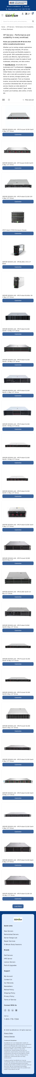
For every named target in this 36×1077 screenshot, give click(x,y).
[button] (3, 15)
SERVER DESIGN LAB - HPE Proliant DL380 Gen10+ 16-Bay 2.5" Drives (16, 425)
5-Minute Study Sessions (13, 944)
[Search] (32, 21)
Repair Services (9, 941)
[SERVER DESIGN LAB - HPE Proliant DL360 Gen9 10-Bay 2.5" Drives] (18, 780)
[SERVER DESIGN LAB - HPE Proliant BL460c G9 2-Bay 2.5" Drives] (18, 282)
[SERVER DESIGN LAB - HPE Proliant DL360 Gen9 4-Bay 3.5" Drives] (18, 813)
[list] (9, 100)
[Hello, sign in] (22, 13)
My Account (8, 976)
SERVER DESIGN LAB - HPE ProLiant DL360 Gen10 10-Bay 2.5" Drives (16, 659)
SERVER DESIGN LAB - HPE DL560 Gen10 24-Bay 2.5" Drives (16, 592)
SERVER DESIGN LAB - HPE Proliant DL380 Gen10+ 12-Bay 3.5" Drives (16, 329)
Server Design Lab (10, 938)
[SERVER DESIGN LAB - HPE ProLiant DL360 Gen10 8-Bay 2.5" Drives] (18, 679)
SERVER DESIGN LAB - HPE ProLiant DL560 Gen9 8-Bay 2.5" (16, 559)
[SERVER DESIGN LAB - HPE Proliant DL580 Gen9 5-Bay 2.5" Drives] (18, 512)
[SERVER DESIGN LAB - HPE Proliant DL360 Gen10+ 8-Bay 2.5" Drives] (18, 478)
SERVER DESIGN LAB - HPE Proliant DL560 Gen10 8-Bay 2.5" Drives (15, 626)
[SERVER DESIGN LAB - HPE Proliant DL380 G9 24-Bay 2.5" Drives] (18, 880)
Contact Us (8, 979)
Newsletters (8, 986)
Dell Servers (8, 955)
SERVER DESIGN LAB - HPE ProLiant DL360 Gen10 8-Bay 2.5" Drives (16, 693)
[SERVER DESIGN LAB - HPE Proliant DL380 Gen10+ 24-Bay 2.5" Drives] (18, 348)
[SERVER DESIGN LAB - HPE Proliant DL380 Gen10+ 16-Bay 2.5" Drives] (18, 411)
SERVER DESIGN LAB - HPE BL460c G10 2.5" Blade (16, 262)
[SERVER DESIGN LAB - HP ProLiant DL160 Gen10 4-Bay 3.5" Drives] (18, 150)
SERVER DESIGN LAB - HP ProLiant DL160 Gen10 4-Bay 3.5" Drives (17, 163)
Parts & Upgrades (10, 965)
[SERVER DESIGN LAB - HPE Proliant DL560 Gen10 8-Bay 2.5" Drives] (18, 612)
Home (3, 27)
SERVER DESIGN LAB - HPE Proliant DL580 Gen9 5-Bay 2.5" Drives (17, 525)
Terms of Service (10, 1000)
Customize (18, 134)
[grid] (3, 100)
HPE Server (8, 959)
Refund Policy (9, 990)
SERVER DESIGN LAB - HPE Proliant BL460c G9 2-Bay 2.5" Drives (17, 296)
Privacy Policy (9, 996)
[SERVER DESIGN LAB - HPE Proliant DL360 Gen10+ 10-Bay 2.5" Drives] (18, 444)
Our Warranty (9, 983)
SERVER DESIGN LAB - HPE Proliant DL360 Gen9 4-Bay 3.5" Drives (17, 827)
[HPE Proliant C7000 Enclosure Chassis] (18, 217)
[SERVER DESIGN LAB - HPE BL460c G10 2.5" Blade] (18, 249)
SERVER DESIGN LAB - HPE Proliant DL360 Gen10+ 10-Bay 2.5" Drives (16, 458)
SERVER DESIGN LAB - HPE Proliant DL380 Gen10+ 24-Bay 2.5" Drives (16, 360)
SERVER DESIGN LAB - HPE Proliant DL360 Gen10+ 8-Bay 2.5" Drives (16, 492)
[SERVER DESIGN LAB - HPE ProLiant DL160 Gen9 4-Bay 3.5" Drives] (18, 116)
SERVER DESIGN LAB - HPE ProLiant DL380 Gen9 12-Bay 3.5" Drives (16, 726)
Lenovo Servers (9, 962)
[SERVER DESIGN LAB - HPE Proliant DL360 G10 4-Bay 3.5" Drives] (18, 183)
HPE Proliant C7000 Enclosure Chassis (14, 230)
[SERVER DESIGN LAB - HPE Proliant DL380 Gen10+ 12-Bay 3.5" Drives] (18, 316)
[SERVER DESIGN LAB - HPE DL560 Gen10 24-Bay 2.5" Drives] (18, 579)
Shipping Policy (9, 993)
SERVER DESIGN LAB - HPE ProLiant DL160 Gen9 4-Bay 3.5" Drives (17, 130)
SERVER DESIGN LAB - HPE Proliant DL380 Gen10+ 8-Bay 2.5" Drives (16, 391)
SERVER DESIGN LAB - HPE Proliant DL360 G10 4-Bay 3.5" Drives (17, 197)
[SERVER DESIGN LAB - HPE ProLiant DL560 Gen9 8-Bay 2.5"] (18, 545)
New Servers (8, 931)
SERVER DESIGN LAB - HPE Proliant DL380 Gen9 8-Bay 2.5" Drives (17, 860)
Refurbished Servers (11, 934)
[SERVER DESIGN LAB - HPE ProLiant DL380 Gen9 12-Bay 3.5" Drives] (18, 713)
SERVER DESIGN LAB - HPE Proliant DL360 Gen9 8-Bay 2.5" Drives (17, 760)
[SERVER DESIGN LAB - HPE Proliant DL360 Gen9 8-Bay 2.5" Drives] (18, 746)
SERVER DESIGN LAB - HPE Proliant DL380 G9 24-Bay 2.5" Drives (17, 894)
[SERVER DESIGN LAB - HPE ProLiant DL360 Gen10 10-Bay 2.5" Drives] (18, 646)
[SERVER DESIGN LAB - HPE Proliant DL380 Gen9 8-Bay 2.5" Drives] (18, 847)
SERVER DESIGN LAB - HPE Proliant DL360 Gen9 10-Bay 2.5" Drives (17, 793)
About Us (26, 6)
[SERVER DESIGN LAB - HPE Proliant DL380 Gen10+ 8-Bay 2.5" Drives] (18, 379)
